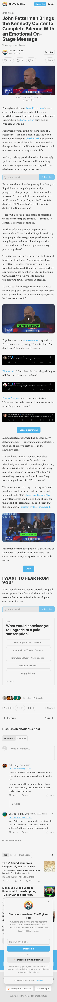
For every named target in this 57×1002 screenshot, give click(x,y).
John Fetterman (35, 108)
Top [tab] (5, 855)
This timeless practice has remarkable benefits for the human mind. (21, 872)
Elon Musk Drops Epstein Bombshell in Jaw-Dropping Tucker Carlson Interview (19, 891)
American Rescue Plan (37, 495)
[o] (28, 319)
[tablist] (15, 738)
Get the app (43, 988)
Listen (50, 52)
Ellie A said (8, 371)
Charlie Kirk (32, 139)
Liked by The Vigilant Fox (21, 768)
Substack (14, 995)
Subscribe (40, 4)
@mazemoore (30, 340)
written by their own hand (35, 507)
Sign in (51, 4)
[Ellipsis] (53, 765)
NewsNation (27, 120)
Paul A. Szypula (11, 398)
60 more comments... (12, 840)
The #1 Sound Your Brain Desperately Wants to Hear (18, 865)
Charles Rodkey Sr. (18, 813)
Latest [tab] (13, 855)
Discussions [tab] (24, 855)
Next (47, 718)
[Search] (52, 855)
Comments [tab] (9, 738)
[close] (48, 901)
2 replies (16, 804)
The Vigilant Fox (16, 51)
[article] (28, 871)
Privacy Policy (33, 972)
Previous (11, 718)
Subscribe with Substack (30, 959)
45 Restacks (38, 698)
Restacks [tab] (21, 738)
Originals (8, 13)
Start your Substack (21, 988)
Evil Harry (14, 765)
